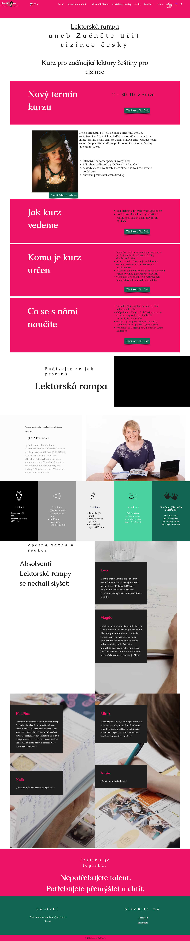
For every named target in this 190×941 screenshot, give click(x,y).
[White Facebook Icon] (181, 4)
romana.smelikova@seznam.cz (51, 917)
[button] (172, 5)
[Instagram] (176, 4)
